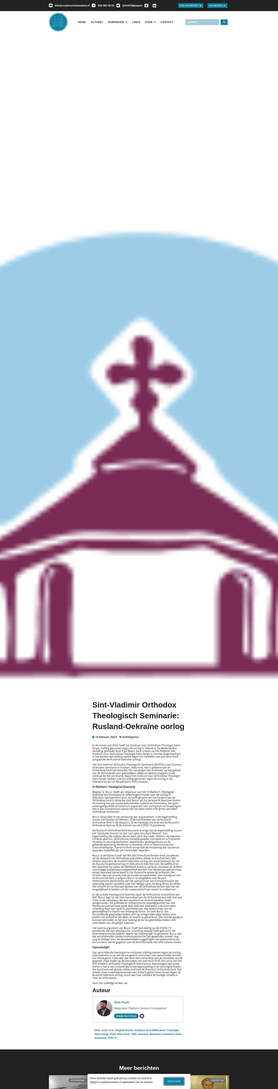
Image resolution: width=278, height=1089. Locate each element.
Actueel (97, 22)
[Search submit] (224, 22)
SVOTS (112, 1037)
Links (136, 22)
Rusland (143, 1034)
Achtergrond (130, 737)
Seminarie (100, 1037)
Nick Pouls (121, 1002)
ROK (134, 1034)
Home (82, 22)
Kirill (113, 1034)
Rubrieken (116, 22)
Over (149, 22)
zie (125, 983)
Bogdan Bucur (124, 1030)
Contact (167, 22)
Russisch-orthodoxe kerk (165, 1034)
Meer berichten (139, 1068)
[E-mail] (141, 1016)
